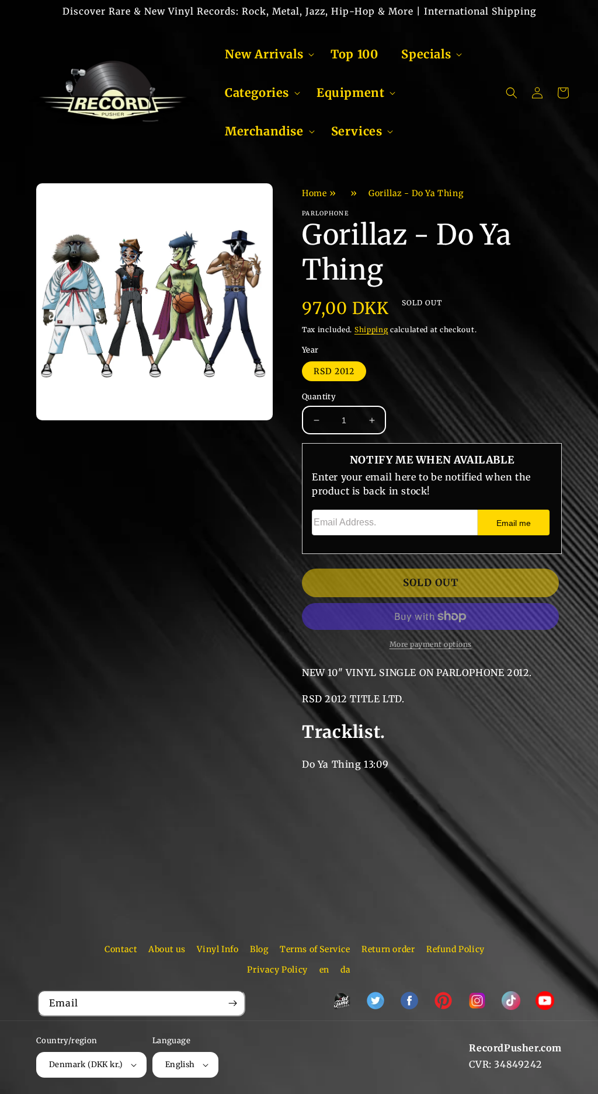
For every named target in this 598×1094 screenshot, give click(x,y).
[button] (266, 54)
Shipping (371, 329)
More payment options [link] (431, 644)
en (324, 969)
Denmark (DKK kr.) (86, 1064)
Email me (513, 523)
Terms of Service (315, 949)
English (180, 1064)
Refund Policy (455, 949)
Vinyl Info (217, 949)
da (345, 969)
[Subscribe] (232, 1003)
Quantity (319, 397)
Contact (121, 949)
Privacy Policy (277, 969)
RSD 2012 (334, 371)
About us (167, 949)
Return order (388, 949)
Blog (259, 949)
